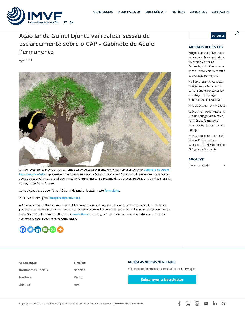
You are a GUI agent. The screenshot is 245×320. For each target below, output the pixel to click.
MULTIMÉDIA (154, 12)
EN (72, 22)
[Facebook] (23, 229)
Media (78, 277)
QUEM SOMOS (103, 12)
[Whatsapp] (52, 229)
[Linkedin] (37, 229)
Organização (28, 262)
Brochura (25, 277)
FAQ (76, 284)
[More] (60, 229)
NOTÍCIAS (178, 12)
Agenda (24, 284)
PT (65, 22)
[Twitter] (30, 229)
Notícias (79, 270)
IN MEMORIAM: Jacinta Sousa (207, 105)
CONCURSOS (198, 12)
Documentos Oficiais (33, 270)
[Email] (45, 229)
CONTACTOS (220, 12)
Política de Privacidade (129, 303)
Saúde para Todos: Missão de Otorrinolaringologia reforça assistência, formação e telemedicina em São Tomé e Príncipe (207, 121)
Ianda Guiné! (81, 214)
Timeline (80, 262)
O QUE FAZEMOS (129, 12)
